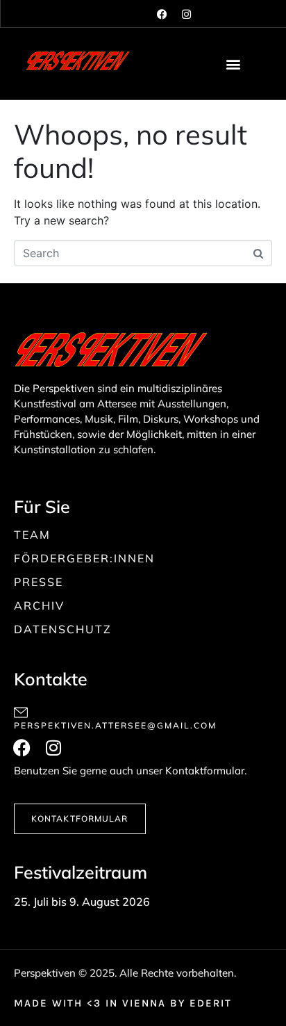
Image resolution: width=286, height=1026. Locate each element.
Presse (38, 582)
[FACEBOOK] (163, 14)
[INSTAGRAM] (187, 14)
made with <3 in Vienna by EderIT (123, 1003)
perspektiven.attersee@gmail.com (115, 725)
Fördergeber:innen (84, 558)
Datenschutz (63, 629)
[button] (233, 63)
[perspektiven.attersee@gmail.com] (21, 712)
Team (32, 535)
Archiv (39, 605)
